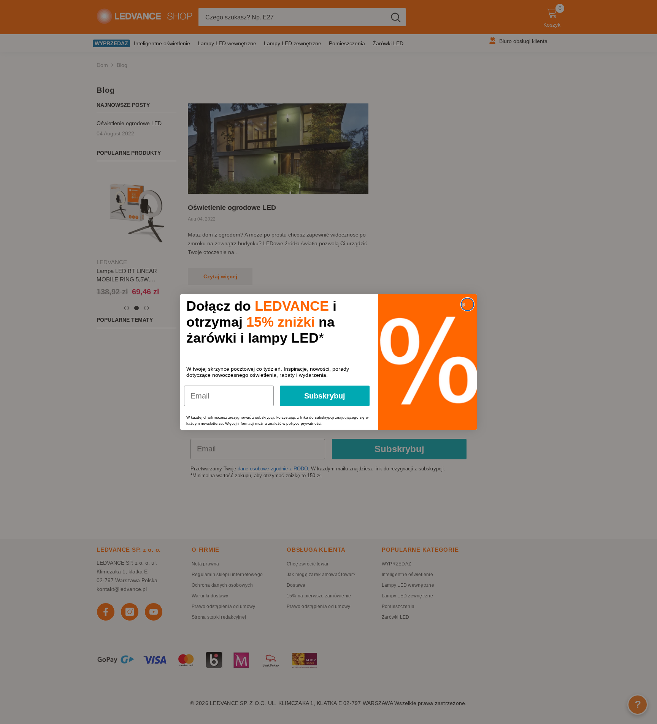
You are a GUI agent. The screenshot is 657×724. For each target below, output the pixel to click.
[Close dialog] (467, 304)
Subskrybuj (324, 396)
